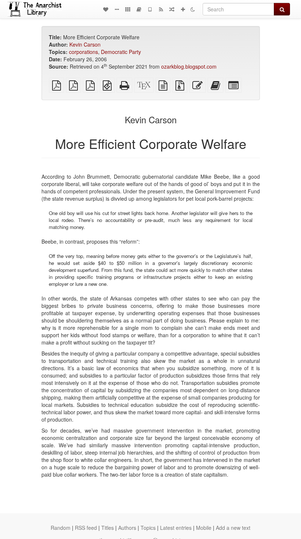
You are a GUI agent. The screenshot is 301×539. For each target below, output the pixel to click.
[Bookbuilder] (138, 9)
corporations (83, 51)
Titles (107, 527)
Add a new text (233, 527)
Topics (148, 527)
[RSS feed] (160, 9)
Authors (127, 527)
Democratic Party (121, 51)
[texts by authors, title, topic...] (105, 9)
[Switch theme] (192, 9)
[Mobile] (149, 9)
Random (60, 527)
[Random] (171, 9)
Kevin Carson (85, 44)
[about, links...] (116, 9)
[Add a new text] (182, 9)
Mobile (203, 527)
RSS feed (86, 527)
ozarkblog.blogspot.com (189, 66)
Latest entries (176, 527)
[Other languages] (127, 9)
